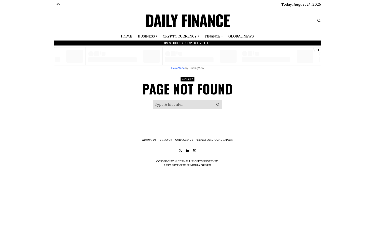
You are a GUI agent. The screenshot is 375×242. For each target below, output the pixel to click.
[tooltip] (180, 150)
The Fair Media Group (193, 165)
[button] (218, 104)
